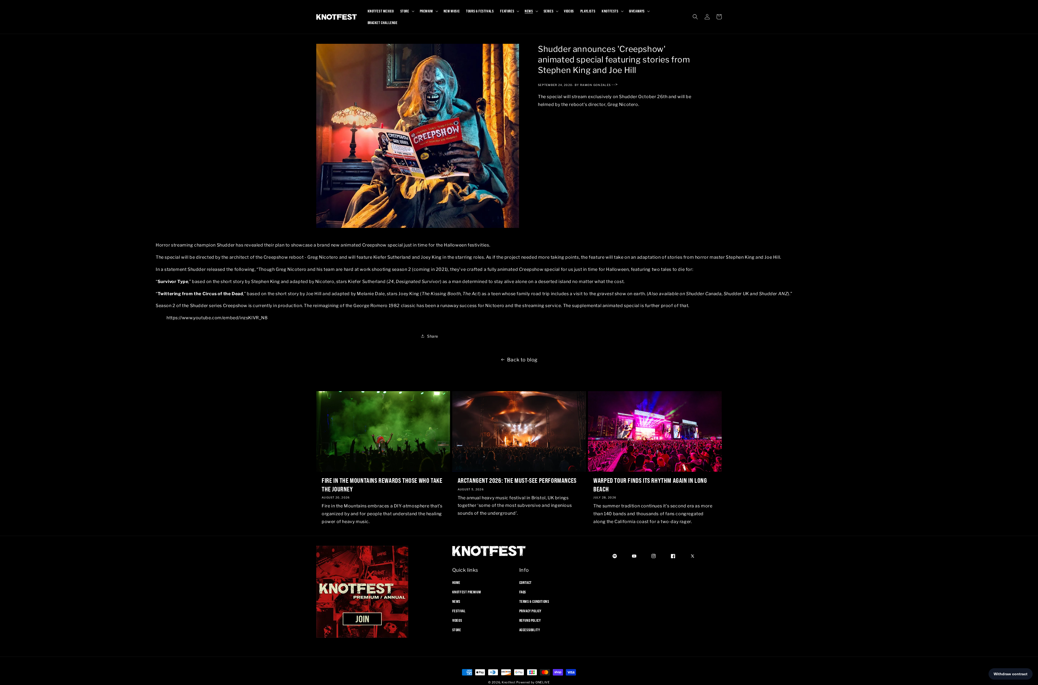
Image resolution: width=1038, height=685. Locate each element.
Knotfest (508, 682)
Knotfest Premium (466, 592)
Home (456, 582)
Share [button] (432, 336)
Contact (525, 582)
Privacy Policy (530, 611)
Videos (457, 620)
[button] (407, 11)
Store (456, 630)
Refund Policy (530, 620)
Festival (459, 611)
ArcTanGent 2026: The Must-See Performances (517, 480)
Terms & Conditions (534, 601)
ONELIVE (542, 682)
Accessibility (529, 630)
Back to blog (522, 360)
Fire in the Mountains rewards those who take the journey (382, 485)
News (456, 601)
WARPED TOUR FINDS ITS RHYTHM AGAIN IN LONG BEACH (650, 485)
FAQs (522, 592)
